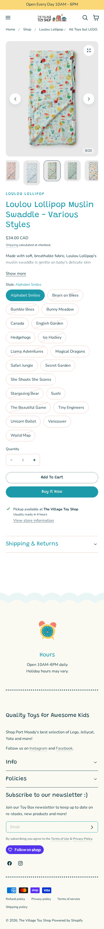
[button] (8, 17)
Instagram (38, 748)
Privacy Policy (82, 839)
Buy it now (52, 492)
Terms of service (68, 899)
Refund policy (15, 899)
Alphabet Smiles (25, 295)
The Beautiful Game (31, 409)
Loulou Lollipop (51, 29)
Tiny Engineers (71, 407)
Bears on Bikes (67, 296)
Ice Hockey (54, 338)
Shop (27, 29)
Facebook (64, 748)
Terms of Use (60, 839)
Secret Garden (58, 365)
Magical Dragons (70, 351)
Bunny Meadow (60, 309)
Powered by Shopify (67, 920)
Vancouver (57, 421)
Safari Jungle (22, 365)
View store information (33, 520)
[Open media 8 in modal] (89, 50)
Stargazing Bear (27, 395)
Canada (17, 323)
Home (10, 29)
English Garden (52, 324)
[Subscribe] (92, 827)
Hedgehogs (21, 337)
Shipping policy (17, 907)
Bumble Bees (25, 310)
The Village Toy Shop (35, 920)
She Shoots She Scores (31, 379)
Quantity (12, 448)
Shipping (12, 245)
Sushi (56, 393)
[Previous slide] (15, 98)
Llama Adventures (29, 353)
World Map (23, 436)
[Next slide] (89, 98)
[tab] (11, 173)
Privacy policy (41, 899)
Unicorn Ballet (23, 421)
